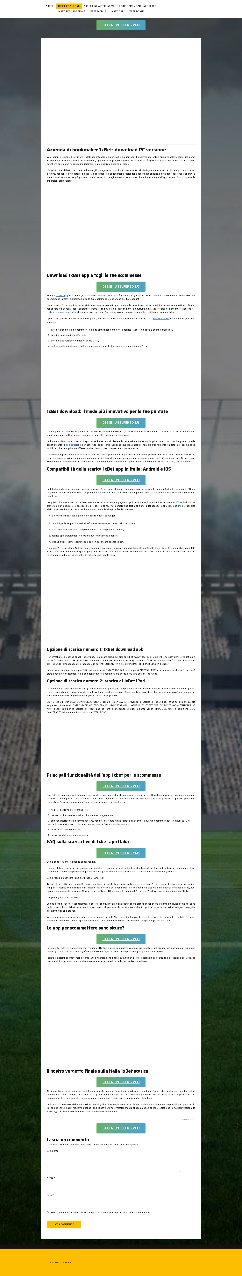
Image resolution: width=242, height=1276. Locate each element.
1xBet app (62, 295)
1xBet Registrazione (71, 11)
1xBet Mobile (97, 11)
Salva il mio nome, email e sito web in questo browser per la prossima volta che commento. (99, 1212)
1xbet (50, 6)
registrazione (73, 445)
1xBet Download (69, 6)
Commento (53, 1151)
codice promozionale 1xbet (62, 312)
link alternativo (161, 318)
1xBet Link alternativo (99, 6)
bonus (52, 868)
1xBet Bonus (136, 11)
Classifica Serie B (60, 1263)
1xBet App (117, 11)
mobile (182, 506)
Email (50, 1195)
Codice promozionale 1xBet (137, 6)
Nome (51, 1178)
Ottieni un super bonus (121, 25)
